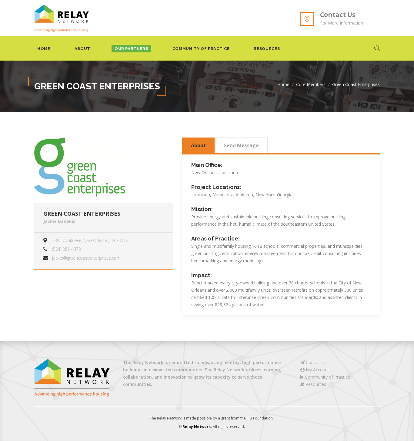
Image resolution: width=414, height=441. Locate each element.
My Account (317, 370)
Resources (267, 48)
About (82, 48)
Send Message (241, 145)
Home (43, 48)
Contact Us (338, 14)
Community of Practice (201, 48)
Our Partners (131, 48)
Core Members (311, 84)
